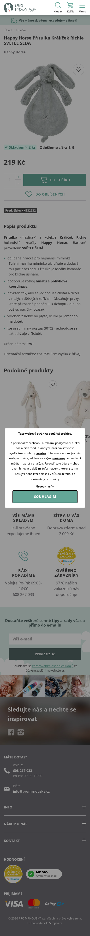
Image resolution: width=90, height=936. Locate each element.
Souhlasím (45, 496)
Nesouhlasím (45, 486)
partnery (58, 458)
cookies (41, 453)
